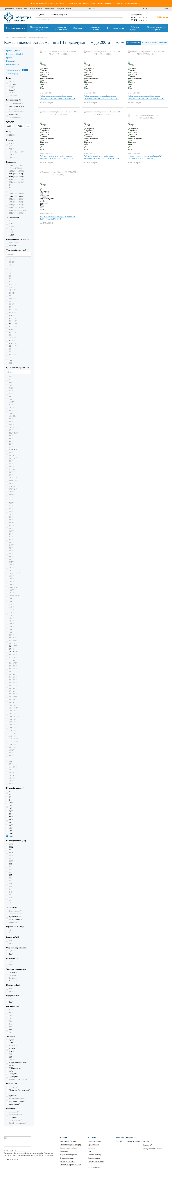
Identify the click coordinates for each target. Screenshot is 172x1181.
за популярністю (133, 42)
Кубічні (9, 58)
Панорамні (10, 61)
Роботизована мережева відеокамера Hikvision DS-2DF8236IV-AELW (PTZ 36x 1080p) (146, 98)
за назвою (163, 42)
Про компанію (9, 9)
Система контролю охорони (156, 28)
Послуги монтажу (36, 9)
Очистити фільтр (12, 74)
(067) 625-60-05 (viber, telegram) (53, 14)
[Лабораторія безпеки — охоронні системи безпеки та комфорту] (17, 1141)
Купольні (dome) (13, 51)
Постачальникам (49, 9)
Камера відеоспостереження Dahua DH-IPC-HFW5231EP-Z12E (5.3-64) (145, 157)
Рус (93, 9)
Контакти (19, 9)
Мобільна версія (12, 1159)
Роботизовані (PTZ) (14, 65)
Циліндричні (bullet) (14, 54)
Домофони (78, 28)
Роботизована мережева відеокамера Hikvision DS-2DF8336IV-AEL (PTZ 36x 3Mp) (57, 158)
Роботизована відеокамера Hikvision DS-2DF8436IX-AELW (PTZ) (58, 217)
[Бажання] (158, 9)
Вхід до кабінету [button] (94, 1141)
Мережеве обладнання (95, 28)
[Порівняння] (153, 9)
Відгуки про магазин (64, 9)
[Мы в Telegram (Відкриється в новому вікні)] (84, 9)
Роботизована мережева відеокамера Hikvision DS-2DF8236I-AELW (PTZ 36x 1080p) (57, 98)
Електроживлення (115, 28)
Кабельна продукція (134, 28)
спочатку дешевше (149, 42)
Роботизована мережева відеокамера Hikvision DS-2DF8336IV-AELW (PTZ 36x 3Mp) (102, 158)
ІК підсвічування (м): (14, 70)
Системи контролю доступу (39, 28)
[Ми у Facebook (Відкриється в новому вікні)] (75, 9)
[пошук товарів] (121, 19)
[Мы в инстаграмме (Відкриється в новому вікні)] (78, 9)
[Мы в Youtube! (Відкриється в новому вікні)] (81, 9)
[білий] (7, 135)
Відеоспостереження (15, 28)
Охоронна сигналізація (61, 28)
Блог (25, 9)
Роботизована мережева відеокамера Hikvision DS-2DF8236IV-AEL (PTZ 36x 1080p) (101, 98)
